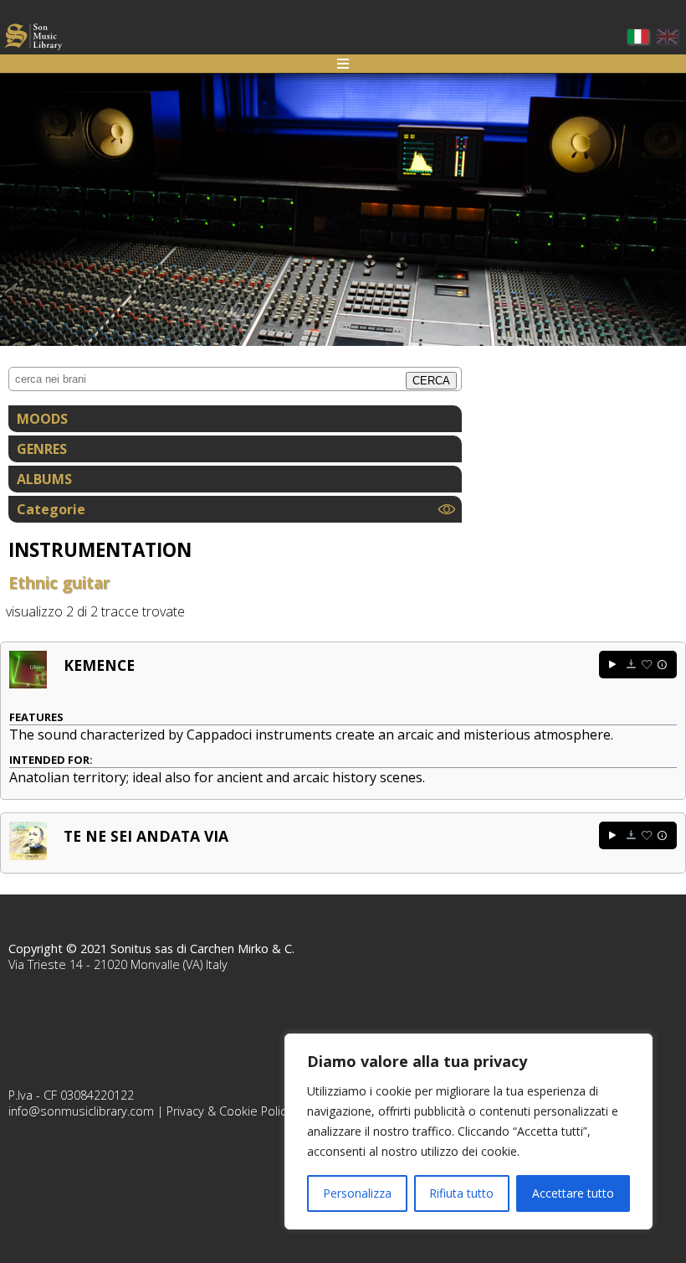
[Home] (33, 38)
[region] (468, 1131)
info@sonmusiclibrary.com (81, 1111)
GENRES (42, 449)
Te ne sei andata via (146, 836)
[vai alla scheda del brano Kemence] (28, 683)
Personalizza (357, 1193)
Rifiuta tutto (461, 1193)
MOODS (42, 419)
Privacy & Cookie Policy (229, 1111)
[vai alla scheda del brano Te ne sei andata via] (28, 855)
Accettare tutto (573, 1193)
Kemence (99, 665)
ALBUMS (44, 479)
